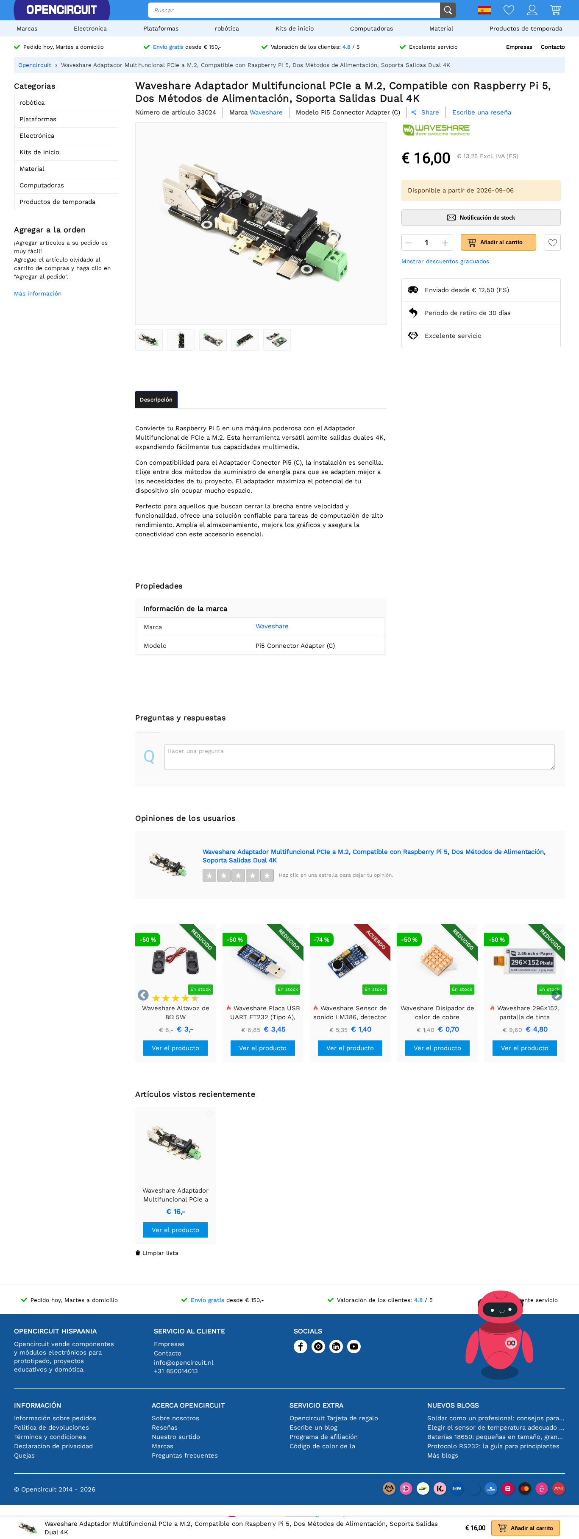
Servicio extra (316, 1405)
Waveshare (272, 626)
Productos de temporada (526, 28)
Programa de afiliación (324, 1437)
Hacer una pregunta (195, 750)
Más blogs (442, 1455)
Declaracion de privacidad (53, 1446)
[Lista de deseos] (502, 11)
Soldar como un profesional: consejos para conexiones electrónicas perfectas (496, 1418)
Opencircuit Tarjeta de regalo (334, 1418)
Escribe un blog (313, 1427)
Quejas (24, 1455)
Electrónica (90, 28)
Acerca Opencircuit (188, 1405)
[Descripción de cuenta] (525, 11)
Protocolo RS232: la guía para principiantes (493, 1446)
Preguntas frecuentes (185, 1455)
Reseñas (165, 1427)
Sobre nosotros (175, 1418)
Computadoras (371, 28)
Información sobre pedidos (55, 1418)
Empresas (519, 47)
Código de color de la (322, 1446)
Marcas (27, 28)
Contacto (553, 47)
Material (441, 28)
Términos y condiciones (50, 1437)
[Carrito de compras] (549, 11)
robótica (227, 28)
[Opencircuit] (61, 10)
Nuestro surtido (176, 1437)
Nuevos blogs (453, 1405)
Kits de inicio (295, 28)
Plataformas (160, 28)
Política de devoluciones (51, 1427)
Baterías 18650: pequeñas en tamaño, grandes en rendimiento (496, 1437)
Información (37, 1405)
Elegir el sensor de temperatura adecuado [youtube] (496, 1427)
